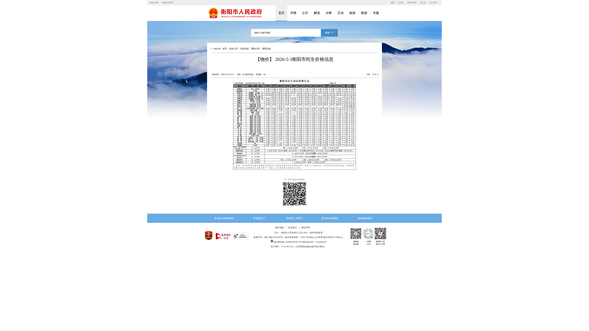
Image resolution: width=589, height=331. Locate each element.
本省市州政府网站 (224, 218)
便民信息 (266, 49)
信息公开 (233, 49)
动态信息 (244, 49)
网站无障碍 (412, 3)
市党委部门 (259, 218)
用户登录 (433, 3)
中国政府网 (153, 3)
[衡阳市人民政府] (235, 18)
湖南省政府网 (167, 3)
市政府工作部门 (294, 218)
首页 (224, 49)
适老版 (401, 3)
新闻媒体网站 (365, 218)
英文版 (423, 3)
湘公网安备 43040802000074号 (287, 242)
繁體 (393, 3)
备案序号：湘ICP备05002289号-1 (269, 237)
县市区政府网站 (329, 218)
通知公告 (255, 49)
